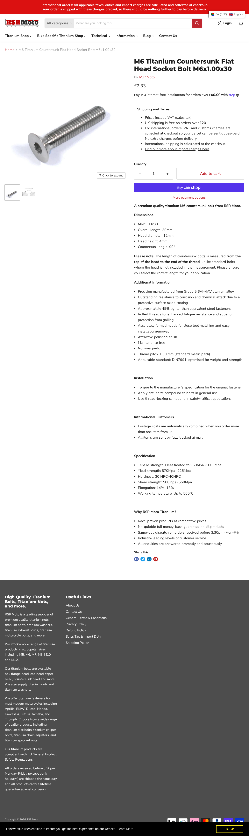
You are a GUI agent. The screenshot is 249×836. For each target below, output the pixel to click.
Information (126, 35)
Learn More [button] (125, 829)
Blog (147, 35)
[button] (227, 14)
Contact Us (168, 35)
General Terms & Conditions (86, 618)
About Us (72, 605)
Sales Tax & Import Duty (83, 636)
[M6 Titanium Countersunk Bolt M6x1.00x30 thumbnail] (12, 192)
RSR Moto (147, 77)
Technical (99, 35)
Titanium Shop (17, 35)
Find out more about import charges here (177, 149)
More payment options (189, 197)
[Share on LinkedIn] (149, 559)
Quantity (140, 164)
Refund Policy (76, 630)
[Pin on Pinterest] (155, 559)
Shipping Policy (77, 643)
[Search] (197, 23)
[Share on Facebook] (136, 559)
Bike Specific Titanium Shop (60, 35)
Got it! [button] (230, 829)
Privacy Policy (76, 624)
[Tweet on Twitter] (142, 559)
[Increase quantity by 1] (167, 174)
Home (9, 50)
